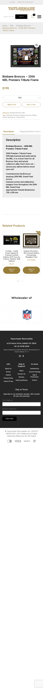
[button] (36, 45)
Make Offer (12, 105)
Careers (8, 375)
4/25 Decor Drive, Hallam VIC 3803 (21, 343)
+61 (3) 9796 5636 (21, 346)
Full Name (8, 400)
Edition (34, 115)
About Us (8, 368)
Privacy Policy (8, 378)
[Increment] (38, 98)
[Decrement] (4, 98)
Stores (8, 372)
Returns (21, 377)
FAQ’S (21, 371)
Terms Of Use (8, 381)
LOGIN (12, 2)
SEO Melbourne (23, 434)
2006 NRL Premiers (12, 115)
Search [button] (21, 16)
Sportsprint (11, 117)
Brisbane (22, 115)
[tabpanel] (21, 166)
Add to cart (31, 105)
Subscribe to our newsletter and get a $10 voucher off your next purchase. (21, 395)
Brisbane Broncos (23, 26)
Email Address (10, 409)
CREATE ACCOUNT (25, 2)
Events (34, 380)
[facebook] (23, 356)
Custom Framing (34, 372)
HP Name (5, 390)
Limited (4, 117)
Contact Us (21, 374)
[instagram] (20, 356)
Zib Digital (32, 436)
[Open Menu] (39, 17)
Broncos (28, 115)
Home (4, 26)
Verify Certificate (21, 380)
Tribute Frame (20, 117)
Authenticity (34, 368)
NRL (12, 26)
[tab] (8, 132)
